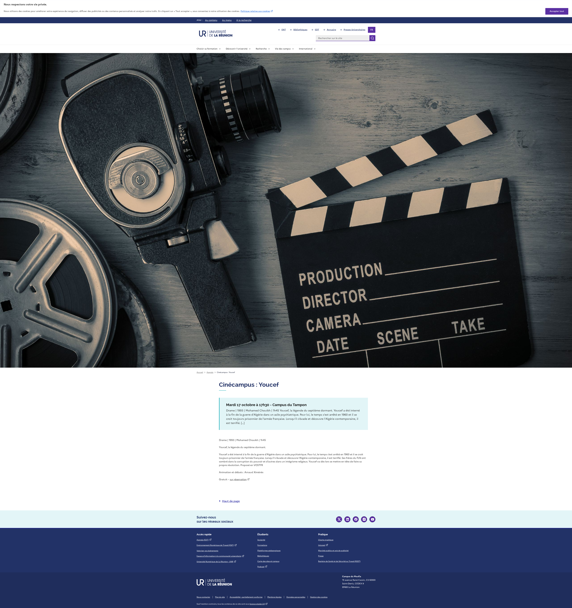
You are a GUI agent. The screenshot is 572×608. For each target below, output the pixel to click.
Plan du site (220, 597)
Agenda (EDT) (204, 540)
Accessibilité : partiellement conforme (246, 597)
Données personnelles (295, 597)
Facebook (356, 519)
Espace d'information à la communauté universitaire (220, 556)
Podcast (262, 566)
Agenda (210, 372)
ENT (285, 30)
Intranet (323, 545)
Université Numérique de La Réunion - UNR (216, 561)
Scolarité (261, 540)
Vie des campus (283, 48)
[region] (286, 8)
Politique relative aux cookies (257, 11)
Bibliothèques (301, 30)
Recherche (261, 48)
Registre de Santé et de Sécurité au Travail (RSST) (339, 561)
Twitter (339, 519)
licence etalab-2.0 (259, 604)
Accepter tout (557, 11)
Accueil (200, 372)
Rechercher (372, 38)
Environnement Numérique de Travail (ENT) (217, 545)
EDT (318, 30)
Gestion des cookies (318, 597)
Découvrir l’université (236, 48)
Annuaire (332, 30)
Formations (262, 545)
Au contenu (211, 20)
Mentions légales (274, 597)
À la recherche (243, 20)
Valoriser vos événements (207, 550)
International (305, 48)
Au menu (227, 20)
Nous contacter (203, 597)
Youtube (372, 519)
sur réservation (240, 479)
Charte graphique (325, 540)
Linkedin (347, 519)
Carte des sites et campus (268, 561)
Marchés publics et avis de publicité (333, 550)
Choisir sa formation (207, 48)
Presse (321, 556)
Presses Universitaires (356, 30)
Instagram (364, 519)
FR (372, 30)
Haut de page (231, 501)
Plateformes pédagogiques (268, 550)
